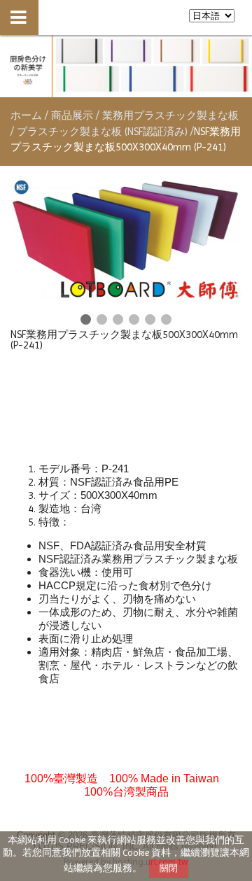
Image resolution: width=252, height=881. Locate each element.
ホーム (26, 115)
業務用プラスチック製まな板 (170, 115)
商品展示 (73, 115)
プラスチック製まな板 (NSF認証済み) (102, 131)
